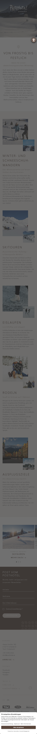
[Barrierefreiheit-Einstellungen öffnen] (33, 40)
